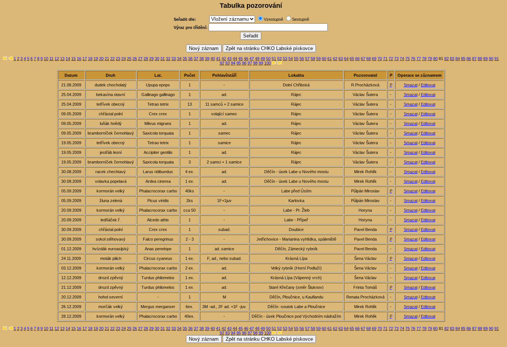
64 (346, 58)
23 (118, 58)
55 (296, 58)
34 (179, 58)
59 (318, 58)
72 (391, 58)
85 (463, 58)
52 (279, 58)
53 (285, 58)
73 (396, 58)
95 (238, 63)
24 (123, 58)
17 (84, 58)
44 (235, 58)
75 (407, 58)
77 (418, 58)
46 (246, 58)
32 (168, 58)
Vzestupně (273, 19)
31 (162, 58)
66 (357, 58)
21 (107, 58)
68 (368, 58)
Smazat (411, 85)
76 (413, 58)
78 (424, 58)
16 (79, 58)
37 (196, 58)
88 (480, 58)
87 (474, 58)
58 (313, 58)
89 (485, 58)
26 (135, 58)
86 (469, 58)
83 (452, 58)
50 (268, 58)
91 (496, 58)
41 (218, 58)
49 (263, 58)
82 (446, 58)
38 (201, 58)
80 (435, 58)
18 (90, 58)
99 (261, 63)
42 (224, 58)
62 (335, 58)
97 (250, 63)
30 (157, 58)
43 (229, 58)
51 (274, 58)
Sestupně (300, 19)
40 (212, 58)
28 (146, 58)
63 (340, 58)
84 (457, 58)
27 (140, 58)
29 (151, 58)
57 (307, 58)
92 (222, 63)
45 (240, 58)
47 (251, 58)
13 (62, 58)
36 (190, 58)
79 (430, 58)
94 (233, 63)
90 (491, 58)
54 (290, 58)
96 (244, 63)
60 (324, 58)
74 (402, 58)
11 (51, 58)
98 (255, 63)
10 (46, 58)
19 (96, 58)
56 (302, 58)
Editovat (428, 85)
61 (329, 58)
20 (101, 58)
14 (68, 58)
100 (267, 63)
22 (112, 58)
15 (73, 58)
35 (185, 58)
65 (352, 58)
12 (57, 58)
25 (129, 58)
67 (363, 58)
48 (257, 58)
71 (385, 58)
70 (379, 58)
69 (374, 58)
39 (207, 58)
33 (173, 58)
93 (227, 63)
